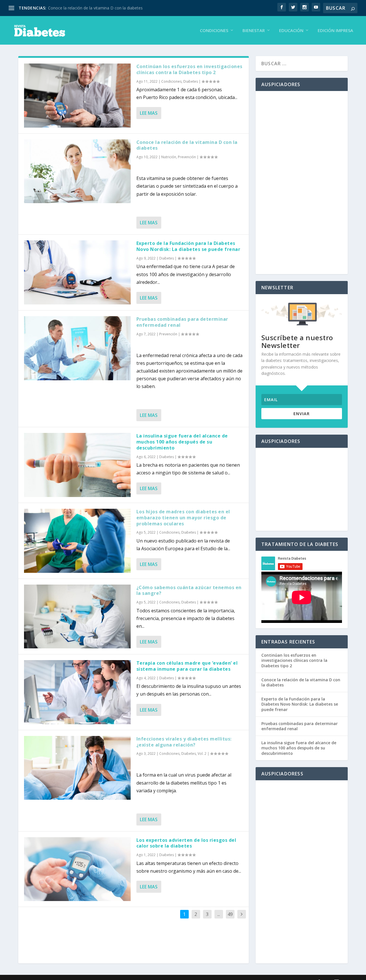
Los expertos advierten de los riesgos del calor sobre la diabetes (186, 843)
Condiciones (214, 30)
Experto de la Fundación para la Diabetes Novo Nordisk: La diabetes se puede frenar (188, 246)
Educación (291, 30)
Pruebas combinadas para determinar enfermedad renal (182, 322)
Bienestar (253, 30)
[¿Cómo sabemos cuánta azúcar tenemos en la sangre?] (77, 617)
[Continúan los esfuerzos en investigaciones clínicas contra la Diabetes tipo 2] (77, 96)
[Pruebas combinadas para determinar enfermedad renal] (77, 348)
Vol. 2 (202, 753)
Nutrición (168, 157)
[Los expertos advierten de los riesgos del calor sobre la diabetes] (77, 869)
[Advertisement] (301, 182)
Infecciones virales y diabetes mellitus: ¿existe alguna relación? (184, 742)
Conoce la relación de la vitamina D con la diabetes (95, 8)
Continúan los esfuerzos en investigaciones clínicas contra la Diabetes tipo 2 (189, 69)
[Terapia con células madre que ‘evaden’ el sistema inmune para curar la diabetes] (77, 692)
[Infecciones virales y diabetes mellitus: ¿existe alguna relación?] (77, 768)
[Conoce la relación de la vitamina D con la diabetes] (77, 171)
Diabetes (190, 81)
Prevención (187, 157)
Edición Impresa (335, 30)
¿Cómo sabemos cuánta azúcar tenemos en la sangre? (189, 590)
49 (230, 914)
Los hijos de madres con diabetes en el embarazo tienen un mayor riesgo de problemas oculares (183, 517)
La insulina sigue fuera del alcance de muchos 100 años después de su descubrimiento (182, 442)
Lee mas (149, 113)
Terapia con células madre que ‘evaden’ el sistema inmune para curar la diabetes (187, 666)
